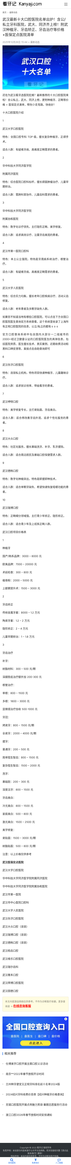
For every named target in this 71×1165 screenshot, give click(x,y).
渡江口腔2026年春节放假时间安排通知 (28, 1114)
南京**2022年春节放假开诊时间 (24, 1074)
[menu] (65, 4)
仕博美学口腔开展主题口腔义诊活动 (26, 1063)
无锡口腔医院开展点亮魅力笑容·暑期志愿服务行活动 (36, 1104)
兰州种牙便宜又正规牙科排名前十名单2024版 (32, 1084)
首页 (4, 12)
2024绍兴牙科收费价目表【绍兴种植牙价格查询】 (35, 1094)
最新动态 (35, 42)
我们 (34, 1153)
